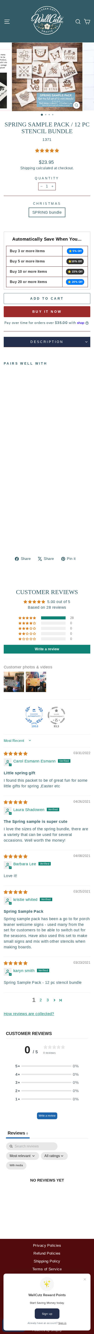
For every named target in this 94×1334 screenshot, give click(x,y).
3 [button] (48, 1000)
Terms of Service (47, 1269)
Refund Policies (47, 1253)
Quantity (47, 178)
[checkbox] (16, 1166)
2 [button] (41, 1000)
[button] (47, 150)
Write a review (47, 1115)
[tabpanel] (47, 1185)
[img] (15, 753)
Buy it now (47, 311)
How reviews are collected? (29, 1013)
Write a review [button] (47, 649)
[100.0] (34, 715)
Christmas (47, 203)
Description (47, 342)
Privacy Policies (47, 1245)
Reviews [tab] (18, 1133)
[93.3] (56, 715)
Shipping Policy (47, 1261)
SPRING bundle (47, 212)
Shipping (27, 168)
